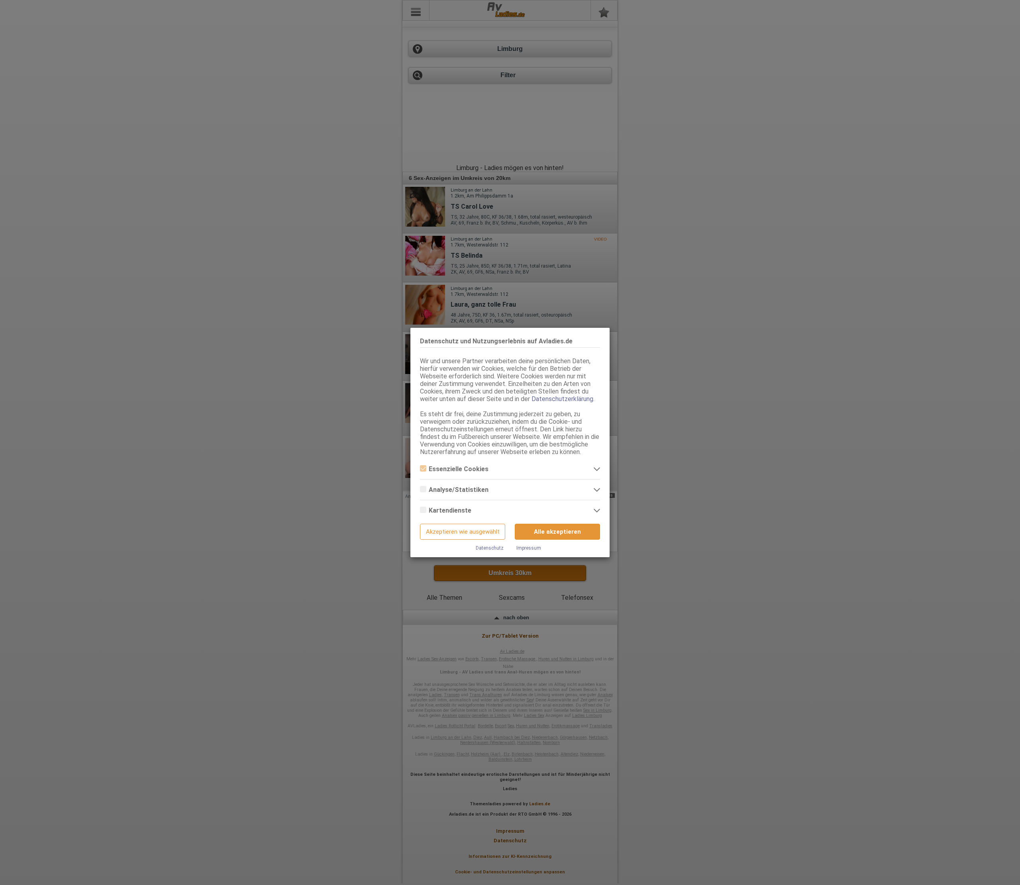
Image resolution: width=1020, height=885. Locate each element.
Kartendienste (450, 510)
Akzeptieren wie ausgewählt (463, 531)
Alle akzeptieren (557, 531)
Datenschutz (490, 548)
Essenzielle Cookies (458, 469)
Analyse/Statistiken (458, 489)
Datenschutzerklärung (562, 399)
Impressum (528, 548)
